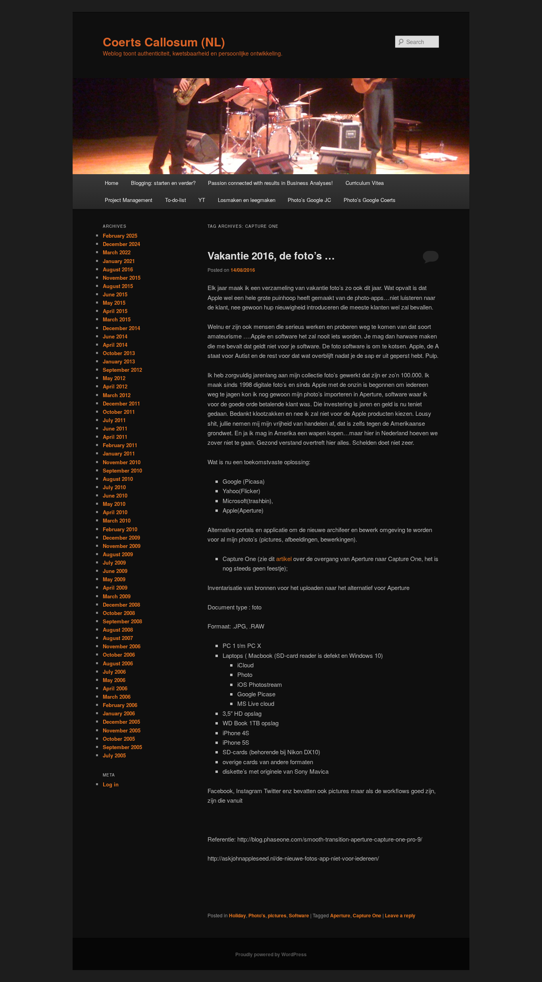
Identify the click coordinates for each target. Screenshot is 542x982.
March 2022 (117, 252)
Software (299, 915)
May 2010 (114, 503)
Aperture (340, 915)
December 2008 (121, 604)
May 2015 (114, 302)
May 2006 (114, 680)
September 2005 (122, 747)
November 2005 (121, 730)
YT (201, 200)
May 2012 (114, 378)
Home (111, 182)
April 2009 (115, 587)
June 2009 (115, 571)
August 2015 (118, 286)
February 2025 (120, 235)
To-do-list (175, 200)
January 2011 (119, 453)
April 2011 (115, 436)
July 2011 (114, 420)
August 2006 (118, 663)
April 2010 (115, 512)
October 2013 (119, 353)
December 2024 (121, 244)
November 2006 (121, 646)
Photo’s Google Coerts (370, 200)
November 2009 (121, 546)
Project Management (128, 200)
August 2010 (118, 478)
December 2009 (121, 537)
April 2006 (115, 688)
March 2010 (117, 520)
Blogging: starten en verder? (163, 182)
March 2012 (117, 395)
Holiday (237, 915)
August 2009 (118, 554)
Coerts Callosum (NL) (164, 41)
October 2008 (119, 613)
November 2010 (121, 462)
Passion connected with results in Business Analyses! (270, 182)
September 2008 (122, 621)
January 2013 (119, 361)
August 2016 (118, 269)
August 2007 (118, 638)
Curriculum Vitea (365, 182)
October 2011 (119, 411)
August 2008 (118, 629)
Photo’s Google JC (309, 200)
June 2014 (115, 336)
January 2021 (119, 261)
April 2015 (115, 311)
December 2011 (121, 403)
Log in (111, 784)
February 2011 (120, 445)
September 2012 (122, 369)
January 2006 (119, 713)
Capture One (367, 915)
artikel (284, 558)
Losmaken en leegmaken (246, 200)
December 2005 (121, 721)
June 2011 (115, 428)
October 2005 (119, 738)
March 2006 (117, 696)
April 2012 (115, 386)
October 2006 (119, 654)
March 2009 (117, 596)
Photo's (256, 915)
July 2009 (114, 562)
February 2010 (120, 529)
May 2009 (114, 579)
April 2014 (115, 344)
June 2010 (115, 495)
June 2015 (115, 294)
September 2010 (122, 470)
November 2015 (121, 277)
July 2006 (114, 671)
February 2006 (120, 705)
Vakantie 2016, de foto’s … (271, 255)
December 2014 (121, 328)
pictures (277, 915)
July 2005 (114, 755)
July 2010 (114, 487)
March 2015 (117, 319)
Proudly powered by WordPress (271, 954)
